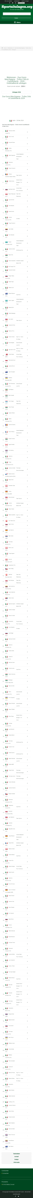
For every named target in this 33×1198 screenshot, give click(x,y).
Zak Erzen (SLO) (12, 189)
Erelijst (16, 1159)
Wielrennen (10, 48)
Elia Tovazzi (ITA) (12, 266)
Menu (18, 22)
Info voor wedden (8, 1)
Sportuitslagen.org (17, 6)
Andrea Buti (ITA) (12, 565)
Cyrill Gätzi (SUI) (12, 520)
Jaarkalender (16, 1)
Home (5, 48)
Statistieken (16, 1154)
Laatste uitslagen (25, 1)
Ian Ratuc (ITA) (11, 1101)
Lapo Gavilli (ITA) (12, 349)
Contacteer (5, 1173)
